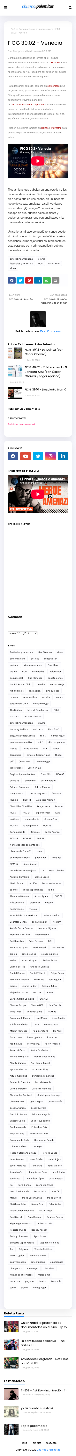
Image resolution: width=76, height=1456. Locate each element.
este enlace (53, 86)
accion (59, 697)
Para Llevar (54, 263)
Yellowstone (16, 767)
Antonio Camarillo (19, 877)
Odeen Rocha (42, 934)
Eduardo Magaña (41, 1114)
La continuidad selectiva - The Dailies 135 (43, 1343)
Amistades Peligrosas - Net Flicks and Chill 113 (45, 1361)
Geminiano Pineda (44, 1140)
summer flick (30, 697)
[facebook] (13, 456)
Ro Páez (57, 1031)
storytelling (33, 1043)
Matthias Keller (18, 1204)
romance (56, 857)
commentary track (20, 857)
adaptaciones (55, 678)
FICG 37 (58, 896)
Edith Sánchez (42, 787)
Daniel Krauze (17, 973)
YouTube (16, 104)
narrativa (15, 1281)
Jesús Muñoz (17, 1172)
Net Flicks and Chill (20, 684)
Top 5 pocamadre (34, 1426)
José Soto (15, 1178)
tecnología (15, 755)
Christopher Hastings (48, 1095)
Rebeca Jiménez (51, 915)
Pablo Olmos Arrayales (22, 1210)
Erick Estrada (17, 1133)
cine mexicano (18, 658)
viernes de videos (33, 665)
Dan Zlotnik (55, 1005)
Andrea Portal (50, 960)
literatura (52, 1037)
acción (33, 883)
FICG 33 (14, 799)
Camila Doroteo (18, 1088)
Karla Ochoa (24, 1185)
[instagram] (50, 456)
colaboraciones (49, 954)
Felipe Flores (57, 973)
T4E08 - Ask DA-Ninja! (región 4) (44, 1390)
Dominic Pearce (18, 1114)
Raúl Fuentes (17, 941)
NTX (45, 748)
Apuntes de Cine (18, 1069)
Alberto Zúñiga (18, 1063)
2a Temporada (17, 832)
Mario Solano (17, 883)
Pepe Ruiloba (35, 1217)
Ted (11, 1249)
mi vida (46, 697)
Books (50, 992)
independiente (31, 819)
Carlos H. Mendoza (41, 1088)
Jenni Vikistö (55, 1165)
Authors (37, 992)
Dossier (59, 806)
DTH (50, 941)
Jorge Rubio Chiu (19, 703)
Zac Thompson (18, 1262)
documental (16, 678)
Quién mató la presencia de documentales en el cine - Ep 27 (44, 1325)
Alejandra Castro (19, 992)
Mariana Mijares (47, 928)
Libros (13, 986)
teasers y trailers (19, 729)
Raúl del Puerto (55, 1217)
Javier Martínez (18, 1165)
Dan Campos (15, 51)
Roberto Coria (45, 1223)
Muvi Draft (53, 729)
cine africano (38, 1262)
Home (24, 1443)
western (57, 921)
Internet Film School (37, 710)
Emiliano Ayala (18, 1127)
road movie (16, 1043)
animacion (35, 690)
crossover (35, 902)
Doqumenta (43, 806)
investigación (34, 1037)
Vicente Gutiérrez (43, 1249)
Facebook (27, 104)
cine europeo (52, 690)
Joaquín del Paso (38, 1172)
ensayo (49, 902)
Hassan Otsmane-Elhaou (23, 1152)
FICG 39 (27, 838)
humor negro (58, 735)
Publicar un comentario (22, 424)
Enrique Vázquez (19, 947)
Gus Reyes (37, 1146)
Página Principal (19, 29)
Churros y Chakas (39, 966)
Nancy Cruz (37, 1204)
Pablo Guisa (55, 1204)
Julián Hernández (19, 1024)
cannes (14, 889)
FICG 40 (14, 825)
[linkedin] (63, 456)
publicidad (41, 857)
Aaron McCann (17, 1050)
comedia (40, 684)
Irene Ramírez (17, 1159)
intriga (13, 748)
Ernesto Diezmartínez (38, 755)
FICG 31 (13, 812)
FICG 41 (40, 838)
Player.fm (56, 128)
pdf (11, 761)
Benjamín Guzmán (20, 1082)
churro (41, 722)
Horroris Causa (49, 1152)
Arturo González (18, 1075)
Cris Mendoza (35, 678)
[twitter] (38, 456)
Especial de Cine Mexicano (24, 915)
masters (14, 716)
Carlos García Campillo (22, 998)
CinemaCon (50, 819)
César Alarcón (55, 1101)
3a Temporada (48, 780)
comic (39, 851)
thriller (58, 755)
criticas (35, 658)
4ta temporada (57, 742)
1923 (57, 812)
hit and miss (17, 690)
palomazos (55, 671)
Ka (11, 1185)
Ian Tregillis (55, 979)
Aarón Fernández (39, 1050)
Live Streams (45, 652)
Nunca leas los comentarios (25, 844)
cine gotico (16, 1268)
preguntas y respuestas (22, 735)
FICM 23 (52, 1011)
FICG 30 (55, 62)
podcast (14, 665)
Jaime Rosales (30, 748)
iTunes (45, 128)
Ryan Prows (40, 1236)
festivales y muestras (21, 263)
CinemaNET (37, 1005)
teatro (42, 1281)
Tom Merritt (58, 947)
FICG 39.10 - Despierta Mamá (45, 389)
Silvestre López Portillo (22, 1242)
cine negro (32, 1268)
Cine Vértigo (34, 767)
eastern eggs (43, 761)
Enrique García (34, 1011)
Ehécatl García (18, 1120)
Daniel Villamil (37, 973)
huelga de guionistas (21, 1274)
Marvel (13, 1197)
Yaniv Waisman (38, 1255)
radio (51, 889)
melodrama (44, 1274)
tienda (24, 1287)
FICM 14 (27, 799)
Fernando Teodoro (19, 979)
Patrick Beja (45, 1210)
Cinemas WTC (17, 1101)
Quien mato (25, 761)
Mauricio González (20, 934)
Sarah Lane (16, 1037)
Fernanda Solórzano (20, 1018)
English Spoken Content (23, 774)
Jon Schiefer (58, 1172)
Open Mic (46, 774)
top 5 (43, 735)
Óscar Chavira (56, 870)
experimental (43, 812)
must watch (50, 658)
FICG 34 (27, 812)
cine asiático (29, 954)
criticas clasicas (33, 716)
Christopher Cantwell (21, 1095)
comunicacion (39, 921)
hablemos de (17, 909)
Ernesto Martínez (39, 1133)
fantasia (56, 793)
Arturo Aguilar (41, 896)
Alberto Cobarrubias (44, 1056)
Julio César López (35, 1178)
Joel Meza (41, 1018)
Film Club (39, 979)
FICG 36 (47, 825)
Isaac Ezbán (36, 1159)
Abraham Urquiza (19, 1056)
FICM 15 (14, 864)
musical (33, 909)
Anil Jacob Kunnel (40, 1063)
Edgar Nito (15, 1011)
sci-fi (40, 742)
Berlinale (35, 832)
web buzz (38, 729)
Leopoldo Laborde (19, 1191)
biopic (13, 954)
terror (13, 1287)
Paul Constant (40, 1031)
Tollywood (24, 1249)
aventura (14, 780)
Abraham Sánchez (19, 896)
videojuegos (39, 1287)
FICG (40, 263)
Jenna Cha (37, 1165)
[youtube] (25, 456)
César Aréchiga (18, 1108)
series (13, 960)
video (13, 268)
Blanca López (42, 877)
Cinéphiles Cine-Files (21, 806)
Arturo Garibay (40, 1069)
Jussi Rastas (56, 1178)
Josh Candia (58, 1018)
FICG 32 (60, 774)
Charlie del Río (17, 966)
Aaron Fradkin (52, 1043)
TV (43, 870)
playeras (29, 1281)
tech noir (56, 1281)
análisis (14, 819)
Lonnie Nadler (29, 986)
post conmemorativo (21, 742)
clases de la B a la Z (20, 851)
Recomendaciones (51, 883)
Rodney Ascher (39, 1229)
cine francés (56, 1262)
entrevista (30, 780)
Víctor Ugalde (17, 1255)
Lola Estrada (51, 1024)
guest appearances (33, 889)
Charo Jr (44, 998)
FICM (56, 710)
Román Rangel (41, 703)
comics (14, 697)
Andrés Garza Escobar (21, 928)
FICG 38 (14, 838)
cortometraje (57, 684)
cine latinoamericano (41, 29)
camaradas (38, 671)
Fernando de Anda (19, 1140)
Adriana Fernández (20, 787)
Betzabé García (43, 1082)
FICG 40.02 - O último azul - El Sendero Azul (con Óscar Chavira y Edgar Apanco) (46, 371)
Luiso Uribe (40, 1191)
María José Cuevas (32, 1197)
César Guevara (38, 1108)
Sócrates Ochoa (18, 921)
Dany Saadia (17, 793)
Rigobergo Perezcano (21, 1223)
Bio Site (37, 1443)
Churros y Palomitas (48, 1449)
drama (41, 258)
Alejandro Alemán (45, 799)
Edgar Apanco (52, 832)
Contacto (51, 1443)
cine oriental (29, 864)
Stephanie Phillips (49, 1242)
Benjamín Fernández (43, 1075)
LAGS (36, 1024)
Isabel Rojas (54, 1159)
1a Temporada (30, 825)
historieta (49, 1268)
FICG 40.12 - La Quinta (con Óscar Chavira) (44, 352)
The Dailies (16, 710)
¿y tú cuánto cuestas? (37, 1408)
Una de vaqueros (38, 793)
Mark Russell (39, 947)
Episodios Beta (39, 1127)
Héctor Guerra (17, 902)
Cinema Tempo (18, 1005)
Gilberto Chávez (18, 1146)
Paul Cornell (16, 1217)
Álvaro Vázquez (29, 960)
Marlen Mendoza (18, 1031)
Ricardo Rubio (49, 986)
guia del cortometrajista (23, 870)
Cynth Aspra (36, 1101)
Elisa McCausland (40, 1120)
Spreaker (40, 104)
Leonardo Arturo (44, 1185)
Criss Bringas (36, 941)
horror (56, 748)
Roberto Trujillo (18, 1229)
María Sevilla (54, 1197)
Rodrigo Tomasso (19, 1236)
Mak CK (55, 1191)
